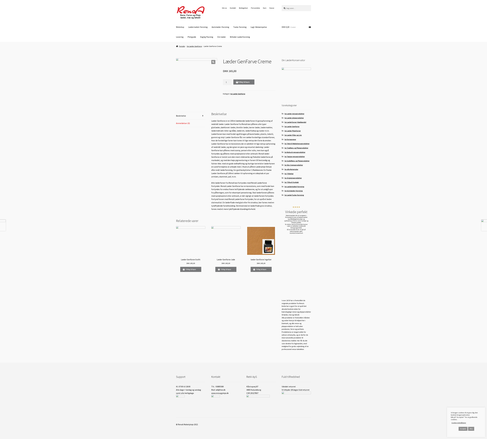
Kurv (264, 8)
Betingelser (243, 8)
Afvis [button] (471, 429)
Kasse (271, 8)
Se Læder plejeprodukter (294, 118)
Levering (180, 37)
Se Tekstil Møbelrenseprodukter (296, 143)
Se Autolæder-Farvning (293, 191)
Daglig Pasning (206, 37)
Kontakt (233, 8)
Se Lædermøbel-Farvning (294, 186)
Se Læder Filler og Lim (293, 135)
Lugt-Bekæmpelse (259, 27)
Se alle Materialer (291, 169)
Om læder (221, 37)
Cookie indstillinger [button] (458, 423)
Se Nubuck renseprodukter (294, 152)
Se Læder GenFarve (194, 46)
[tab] (190, 116)
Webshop (180, 27)
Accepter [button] (463, 429)
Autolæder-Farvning (220, 27)
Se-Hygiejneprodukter (293, 178)
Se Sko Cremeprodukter (293, 165)
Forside (182, 46)
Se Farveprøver (290, 139)
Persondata (255, 8)
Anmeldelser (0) (183, 123)
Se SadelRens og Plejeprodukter (296, 161)
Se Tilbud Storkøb (291, 182)
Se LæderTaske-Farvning (294, 195)
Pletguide (192, 37)
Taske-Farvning (240, 27)
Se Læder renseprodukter (294, 114)
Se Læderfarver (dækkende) (295, 122)
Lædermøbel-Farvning (198, 27)
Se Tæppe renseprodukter (294, 156)
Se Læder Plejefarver (292, 131)
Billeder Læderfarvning (240, 37)
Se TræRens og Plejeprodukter (296, 148)
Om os (224, 8)
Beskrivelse (181, 115)
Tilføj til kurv (244, 82)
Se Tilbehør (288, 174)
